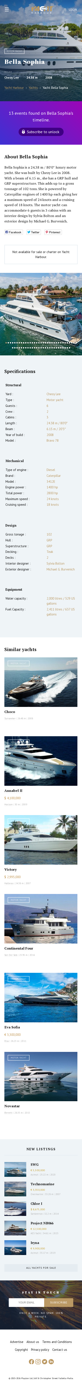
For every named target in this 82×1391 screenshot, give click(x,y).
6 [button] (17, 342)
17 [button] (41, 342)
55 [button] (58, 347)
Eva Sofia (12, 1027)
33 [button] (76, 342)
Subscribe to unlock (43, 131)
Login (73, 10)
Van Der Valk (10, 955)
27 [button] (63, 342)
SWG (34, 1164)
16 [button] (39, 342)
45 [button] (36, 347)
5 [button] (15, 342)
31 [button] (71, 342)
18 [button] (43, 342)
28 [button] (65, 342)
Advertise (16, 1342)
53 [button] (54, 347)
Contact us (59, 1350)
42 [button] (30, 347)
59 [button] (67, 347)
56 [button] (60, 347)
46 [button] (39, 347)
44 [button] (34, 347)
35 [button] (15, 347)
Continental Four (18, 948)
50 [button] (47, 347)
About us (32, 1342)
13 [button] (32, 342)
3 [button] (10, 342)
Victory (10, 869)
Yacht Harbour (42, 10)
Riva (6, 1041)
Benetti (8, 1112)
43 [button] (32, 347)
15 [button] (36, 342)
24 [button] (56, 342)
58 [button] (65, 347)
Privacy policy (40, 1350)
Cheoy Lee (11, 78)
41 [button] (28, 347)
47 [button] (41, 347)
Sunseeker (10, 718)
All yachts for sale (41, 1267)
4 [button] (12, 342)
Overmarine (37, 1194)
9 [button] (23, 342)
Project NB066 (42, 1223)
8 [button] (21, 342)
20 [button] (47, 342)
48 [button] (43, 347)
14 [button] (34, 342)
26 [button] (60, 342)
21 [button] (50, 342)
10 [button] (25, 342)
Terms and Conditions (57, 1342)
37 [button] (19, 347)
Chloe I (36, 1203)
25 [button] (58, 342)
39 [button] (23, 347)
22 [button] (52, 342)
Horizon (8, 804)
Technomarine (42, 1184)
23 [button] (54, 342)
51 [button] (50, 347)
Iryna (35, 1242)
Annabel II (13, 790)
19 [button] (45, 342)
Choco (9, 711)
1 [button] (6, 342)
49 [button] (45, 347)
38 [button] (21, 347)
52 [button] (52, 347)
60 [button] (69, 347)
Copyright (21, 1350)
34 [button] (12, 347)
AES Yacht (36, 1233)
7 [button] (19, 342)
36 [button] (17, 347)
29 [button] (67, 342)
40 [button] (25, 347)
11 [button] (28, 342)
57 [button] (63, 347)
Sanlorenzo (36, 1213)
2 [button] (8, 342)
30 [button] (69, 342)
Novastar (12, 1106)
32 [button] (74, 342)
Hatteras (8, 883)
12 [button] (30, 342)
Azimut (34, 1174)
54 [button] (56, 347)
